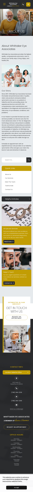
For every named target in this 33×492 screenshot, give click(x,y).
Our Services (9, 178)
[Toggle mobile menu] (4, 4)
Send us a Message (16, 409)
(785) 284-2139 (16, 392)
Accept (16, 487)
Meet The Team (10, 182)
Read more (8, 242)
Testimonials (9, 186)
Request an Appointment (16, 317)
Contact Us (9, 189)
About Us (8, 174)
